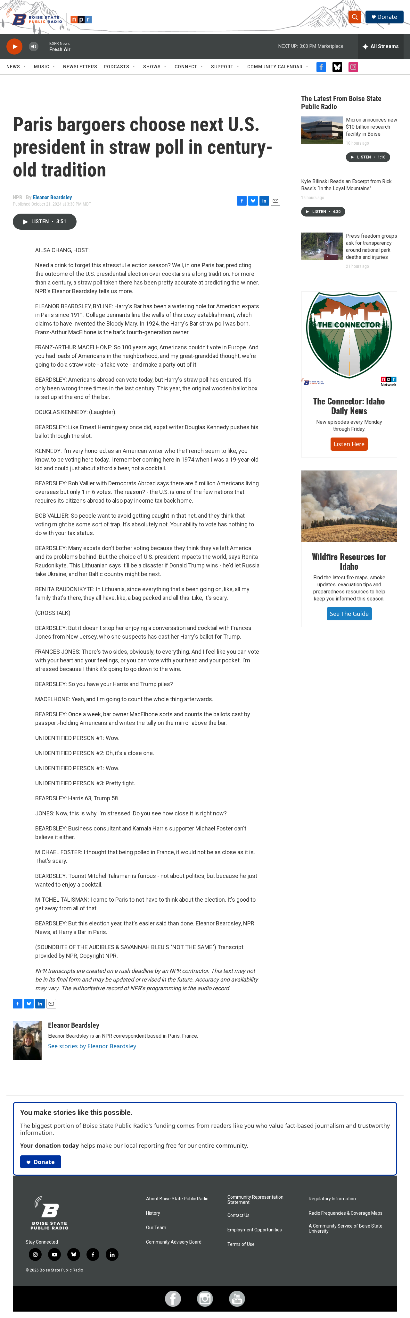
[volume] (33, 46)
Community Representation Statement (255, 1200)
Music (41, 66)
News (13, 66)
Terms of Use (241, 1244)
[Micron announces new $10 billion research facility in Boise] (322, 130)
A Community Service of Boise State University (345, 1229)
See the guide (349, 613)
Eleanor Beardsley (52, 197)
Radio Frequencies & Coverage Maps (345, 1213)
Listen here (349, 444)
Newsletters (80, 66)
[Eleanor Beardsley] (27, 1040)
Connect (186, 66)
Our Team (156, 1227)
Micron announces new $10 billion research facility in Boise (371, 127)
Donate (387, 16)
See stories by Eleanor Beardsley (92, 1046)
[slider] (44, 46)
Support (222, 66)
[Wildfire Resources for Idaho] (349, 506)
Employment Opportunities (254, 1230)
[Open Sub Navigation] (25, 66)
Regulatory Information (332, 1198)
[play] (14, 46)
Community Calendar (275, 66)
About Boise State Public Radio (177, 1198)
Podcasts (116, 66)
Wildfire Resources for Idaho (349, 561)
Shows (152, 66)
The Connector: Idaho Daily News (349, 406)
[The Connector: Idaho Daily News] (349, 339)
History (153, 1213)
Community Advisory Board (173, 1242)
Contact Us (238, 1215)
